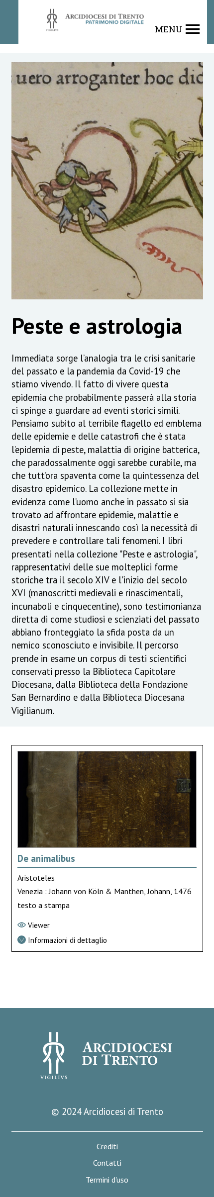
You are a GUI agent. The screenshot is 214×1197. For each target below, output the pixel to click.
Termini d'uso (107, 1180)
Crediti (107, 1146)
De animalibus (46, 858)
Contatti (107, 1163)
